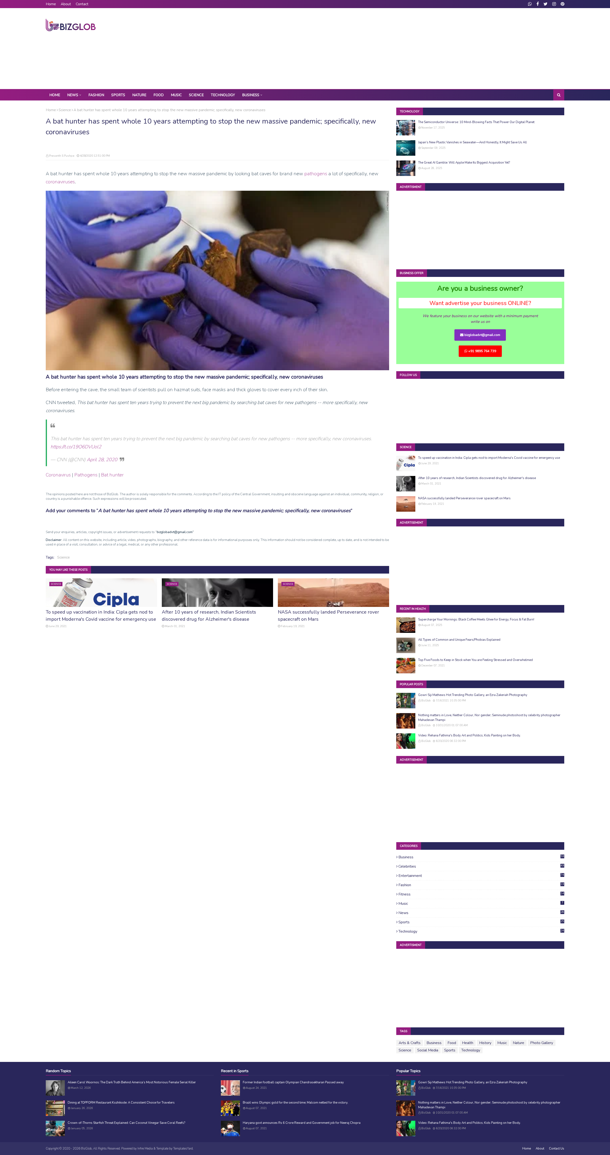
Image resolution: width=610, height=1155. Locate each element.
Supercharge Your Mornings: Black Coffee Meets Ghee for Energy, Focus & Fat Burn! (476, 619)
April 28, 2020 (102, 459)
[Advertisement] (477, 48)
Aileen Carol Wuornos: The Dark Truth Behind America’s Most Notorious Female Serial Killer (132, 1082)
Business (481, 857)
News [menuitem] (72, 95)
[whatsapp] (530, 4)
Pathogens (85, 475)
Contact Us (556, 1148)
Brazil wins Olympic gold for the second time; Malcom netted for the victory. (295, 1102)
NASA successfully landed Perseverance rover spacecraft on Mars (328, 615)
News (481, 912)
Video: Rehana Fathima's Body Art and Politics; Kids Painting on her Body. (469, 735)
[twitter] (545, 4)
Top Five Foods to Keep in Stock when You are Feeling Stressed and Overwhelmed (475, 660)
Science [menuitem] (196, 95)
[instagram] (554, 4)
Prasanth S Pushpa (61, 156)
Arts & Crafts (410, 1042)
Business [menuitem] (250, 95)
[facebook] (537, 4)
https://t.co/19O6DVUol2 (76, 447)
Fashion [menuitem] (96, 95)
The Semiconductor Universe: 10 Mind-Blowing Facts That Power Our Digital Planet (476, 122)
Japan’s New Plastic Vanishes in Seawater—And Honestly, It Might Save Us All (472, 142)
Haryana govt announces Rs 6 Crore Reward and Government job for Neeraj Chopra (302, 1123)
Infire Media (145, 1148)
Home (51, 4)
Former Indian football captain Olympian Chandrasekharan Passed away (293, 1082)
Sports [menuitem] (118, 95)
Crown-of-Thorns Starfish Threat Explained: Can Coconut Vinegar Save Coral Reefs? (126, 1123)
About (66, 4)
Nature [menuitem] (139, 95)
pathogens (315, 173)
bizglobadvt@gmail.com (481, 335)
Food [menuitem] (158, 95)
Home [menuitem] (54, 95)
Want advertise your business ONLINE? (480, 303)
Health (467, 1042)
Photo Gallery (541, 1042)
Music (480, 903)
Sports (481, 922)
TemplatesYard (183, 1148)
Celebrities (481, 866)
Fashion (481, 885)
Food (451, 1042)
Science (65, 110)
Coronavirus (58, 475)
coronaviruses (60, 182)
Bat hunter (112, 475)
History (485, 1042)
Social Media (427, 1050)
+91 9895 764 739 (481, 351)
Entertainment (481, 875)
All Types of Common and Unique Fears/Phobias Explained (459, 640)
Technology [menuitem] (223, 95)
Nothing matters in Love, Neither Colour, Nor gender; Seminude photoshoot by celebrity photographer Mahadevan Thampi (489, 717)
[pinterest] (561, 4)
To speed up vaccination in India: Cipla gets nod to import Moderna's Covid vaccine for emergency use (101, 615)
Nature (518, 1042)
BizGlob (426, 700)
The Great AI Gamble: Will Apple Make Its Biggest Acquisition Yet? (464, 162)
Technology (481, 931)
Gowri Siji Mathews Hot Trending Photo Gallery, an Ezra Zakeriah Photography (472, 695)
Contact (82, 4)
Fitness (481, 894)
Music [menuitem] (176, 95)
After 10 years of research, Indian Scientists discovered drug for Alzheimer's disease (209, 615)
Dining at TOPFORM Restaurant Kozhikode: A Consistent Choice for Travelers (121, 1102)
